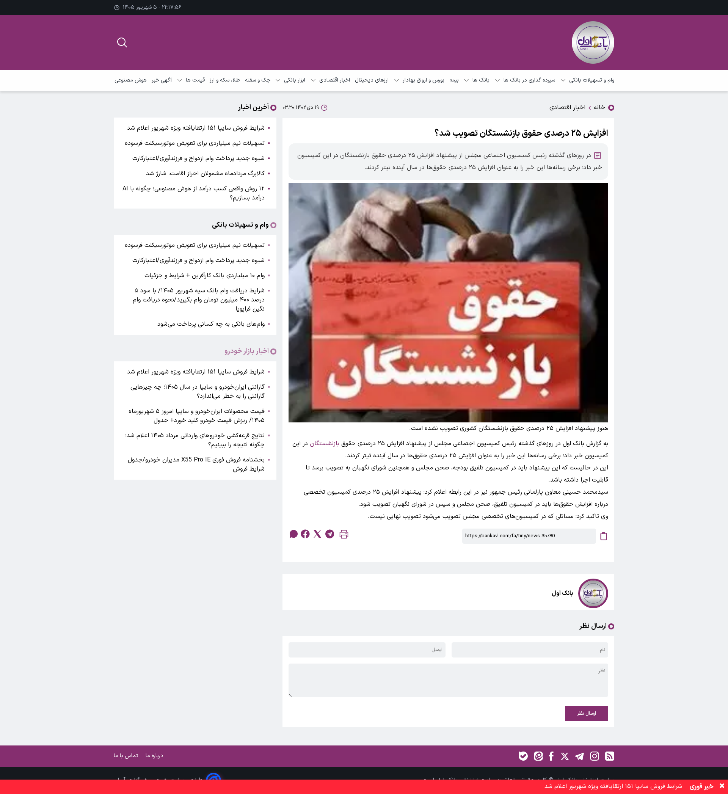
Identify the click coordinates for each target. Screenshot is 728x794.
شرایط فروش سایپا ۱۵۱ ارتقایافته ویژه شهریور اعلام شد (196, 128)
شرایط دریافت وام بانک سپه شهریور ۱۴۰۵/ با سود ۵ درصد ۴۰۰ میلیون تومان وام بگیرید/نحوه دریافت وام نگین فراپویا (199, 300)
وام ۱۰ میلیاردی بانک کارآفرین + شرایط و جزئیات (204, 275)
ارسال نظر (586, 713)
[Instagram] (594, 756)
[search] (122, 42)
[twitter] (317, 533)
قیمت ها (195, 80)
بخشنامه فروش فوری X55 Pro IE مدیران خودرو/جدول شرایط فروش (196, 464)
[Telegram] (579, 756)
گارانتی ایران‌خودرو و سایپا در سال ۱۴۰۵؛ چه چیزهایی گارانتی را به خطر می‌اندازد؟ (197, 392)
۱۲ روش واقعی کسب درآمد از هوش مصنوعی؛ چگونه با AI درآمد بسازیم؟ (193, 193)
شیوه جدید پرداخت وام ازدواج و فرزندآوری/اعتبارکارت (198, 158)
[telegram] (329, 533)
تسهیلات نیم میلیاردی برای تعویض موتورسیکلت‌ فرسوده (195, 143)
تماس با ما (127, 756)
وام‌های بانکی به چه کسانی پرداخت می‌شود (211, 324)
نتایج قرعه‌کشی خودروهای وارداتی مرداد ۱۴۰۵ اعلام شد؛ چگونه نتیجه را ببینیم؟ (195, 440)
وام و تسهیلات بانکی (591, 80)
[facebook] (305, 533)
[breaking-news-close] (721, 787)
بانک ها (481, 80)
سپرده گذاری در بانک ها (529, 80)
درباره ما (155, 756)
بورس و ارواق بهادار (423, 80)
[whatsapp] (293, 533)
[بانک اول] (593, 42)
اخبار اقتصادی (334, 80)
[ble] (523, 756)
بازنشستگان (324, 443)
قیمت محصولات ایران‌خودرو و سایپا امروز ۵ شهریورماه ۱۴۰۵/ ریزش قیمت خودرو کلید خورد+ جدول (197, 416)
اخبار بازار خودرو (246, 351)
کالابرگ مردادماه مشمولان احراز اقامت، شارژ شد (205, 173)
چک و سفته (257, 80)
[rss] (609, 756)
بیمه (454, 80)
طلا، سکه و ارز (225, 80)
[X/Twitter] (564, 756)
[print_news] (344, 536)
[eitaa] (538, 756)
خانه (599, 107)
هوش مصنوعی (131, 80)
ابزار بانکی (294, 80)
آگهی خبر (162, 80)
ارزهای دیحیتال (372, 80)
